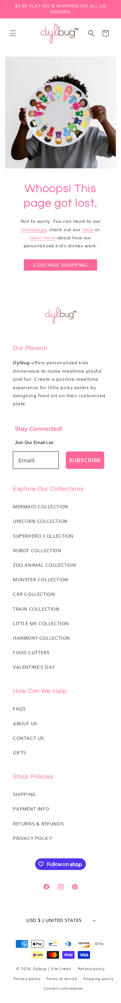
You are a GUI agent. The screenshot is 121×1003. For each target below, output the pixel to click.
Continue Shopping (60, 265)
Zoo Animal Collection (44, 565)
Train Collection (36, 608)
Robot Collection (37, 550)
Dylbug (40, 968)
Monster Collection (40, 579)
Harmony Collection (41, 638)
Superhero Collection (43, 536)
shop (87, 229)
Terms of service (61, 978)
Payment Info (31, 808)
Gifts (19, 752)
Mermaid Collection (40, 506)
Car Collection (34, 594)
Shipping (24, 794)
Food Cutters (31, 652)
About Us (25, 723)
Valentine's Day (34, 667)
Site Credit (61, 968)
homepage (33, 229)
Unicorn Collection (40, 521)
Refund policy (91, 968)
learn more (42, 237)
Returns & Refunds (38, 823)
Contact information (63, 988)
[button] (13, 33)
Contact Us (28, 738)
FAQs (19, 708)
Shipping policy (98, 978)
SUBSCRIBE (85, 460)
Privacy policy (27, 978)
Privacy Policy (32, 838)
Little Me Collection (41, 623)
